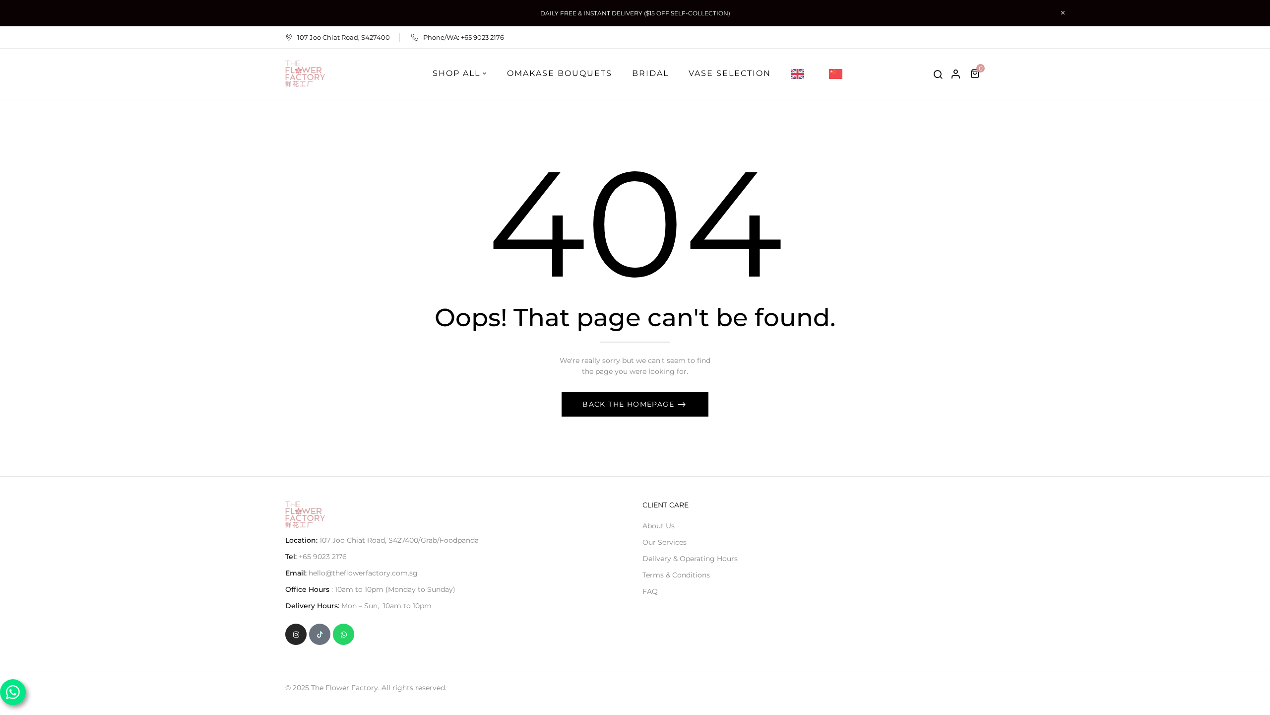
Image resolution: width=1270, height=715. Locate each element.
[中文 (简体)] (838, 73)
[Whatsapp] (343, 634)
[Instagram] (296, 634)
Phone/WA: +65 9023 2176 (463, 37)
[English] (800, 73)
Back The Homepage (629, 404)
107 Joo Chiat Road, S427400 (343, 37)
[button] (976, 73)
